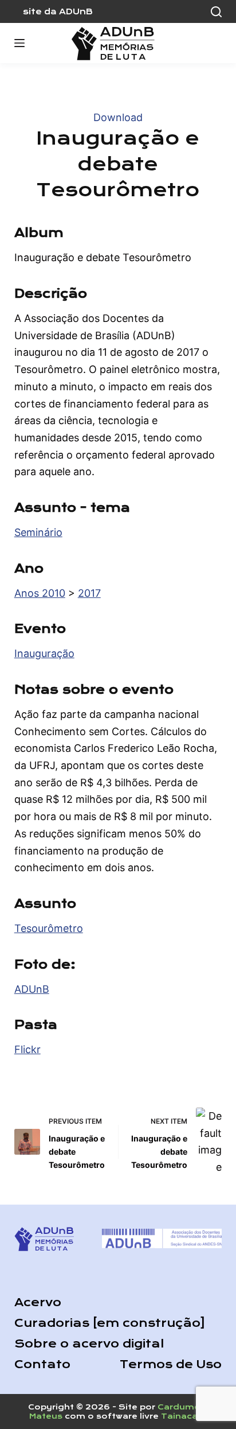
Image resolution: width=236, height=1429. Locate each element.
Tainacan (182, 1416)
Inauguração (44, 653)
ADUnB (31, 989)
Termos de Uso (171, 1364)
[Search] (216, 11)
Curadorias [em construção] (109, 1323)
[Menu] (19, 43)
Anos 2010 (39, 593)
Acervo (37, 1302)
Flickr (27, 1049)
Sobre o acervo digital (89, 1343)
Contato (42, 1364)
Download (118, 117)
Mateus (45, 1416)
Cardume (179, 1407)
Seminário (38, 532)
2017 (89, 593)
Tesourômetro (48, 928)
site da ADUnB (58, 11)
